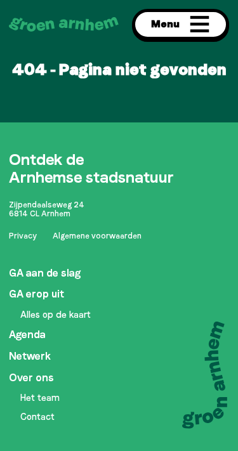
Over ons (31, 378)
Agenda (27, 335)
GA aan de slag (45, 273)
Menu (165, 24)
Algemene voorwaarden (97, 236)
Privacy (23, 236)
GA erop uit (36, 294)
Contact (37, 417)
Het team (40, 398)
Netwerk (30, 356)
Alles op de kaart (55, 315)
